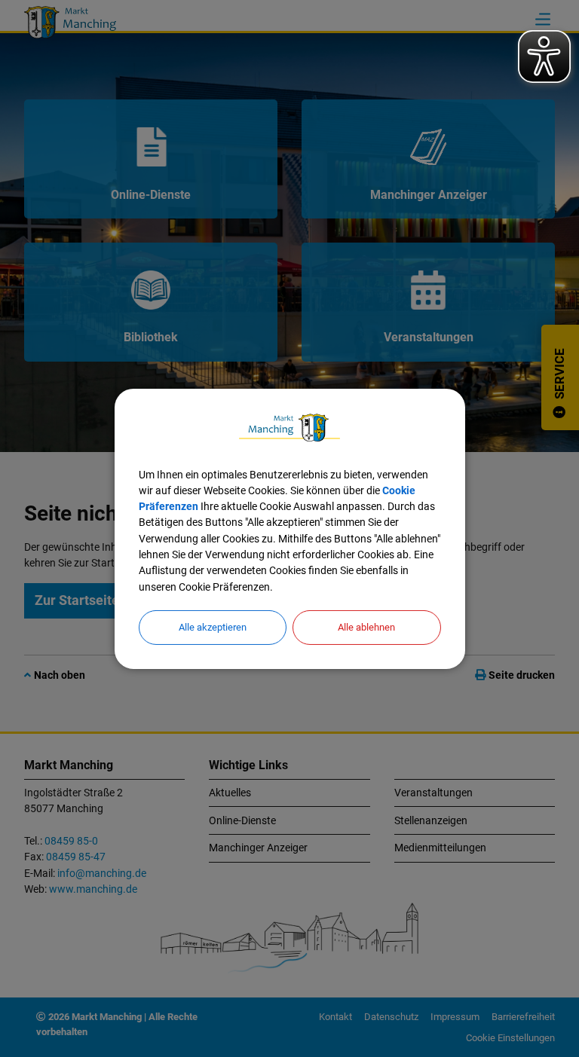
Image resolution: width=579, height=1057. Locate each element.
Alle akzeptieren (213, 627)
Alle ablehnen (366, 627)
